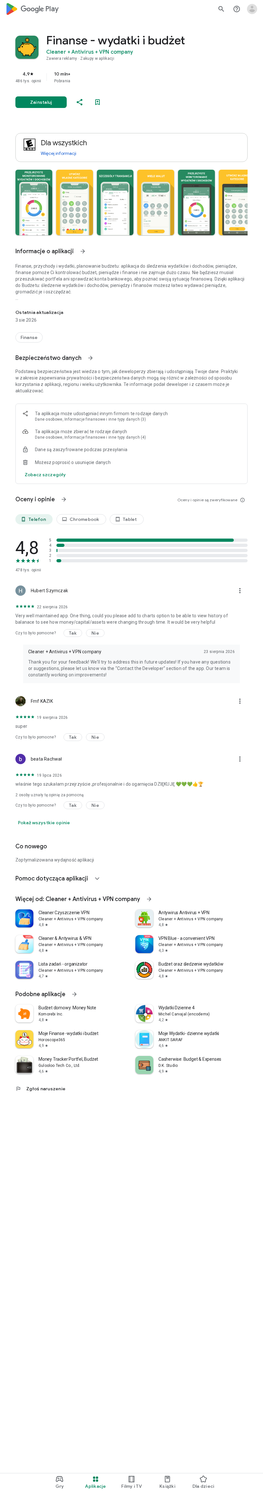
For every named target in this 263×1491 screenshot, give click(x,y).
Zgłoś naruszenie (40, 1089)
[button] (33, 202)
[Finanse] (29, 337)
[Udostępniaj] (79, 102)
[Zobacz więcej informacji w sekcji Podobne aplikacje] (74, 994)
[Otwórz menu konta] (252, 9)
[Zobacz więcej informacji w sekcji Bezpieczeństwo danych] (90, 358)
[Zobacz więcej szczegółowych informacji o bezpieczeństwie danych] (45, 474)
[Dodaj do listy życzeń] (97, 102)
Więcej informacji (58, 153)
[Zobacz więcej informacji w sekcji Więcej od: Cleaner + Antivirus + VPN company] (149, 899)
